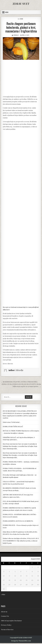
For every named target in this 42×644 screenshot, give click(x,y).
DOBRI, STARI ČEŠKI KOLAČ (13, 426)
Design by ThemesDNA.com (21, 641)
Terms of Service (7, 629)
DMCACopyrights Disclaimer (11, 621)
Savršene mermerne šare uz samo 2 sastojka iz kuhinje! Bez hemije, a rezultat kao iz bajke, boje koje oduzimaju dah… (20, 446)
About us (4, 612)
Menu (6, 12)
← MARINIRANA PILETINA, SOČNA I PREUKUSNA (19, 382)
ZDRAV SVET (21, 3)
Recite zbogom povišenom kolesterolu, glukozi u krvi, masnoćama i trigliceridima (21, 27)
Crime (21, 19)
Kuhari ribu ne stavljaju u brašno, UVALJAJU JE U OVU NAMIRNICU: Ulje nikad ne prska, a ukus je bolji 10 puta (21, 541)
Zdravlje (16, 35)
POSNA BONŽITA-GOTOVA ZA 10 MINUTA (18, 521)
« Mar (3, 594)
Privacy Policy (6, 625)
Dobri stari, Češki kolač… (11, 422)
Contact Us (5, 616)
